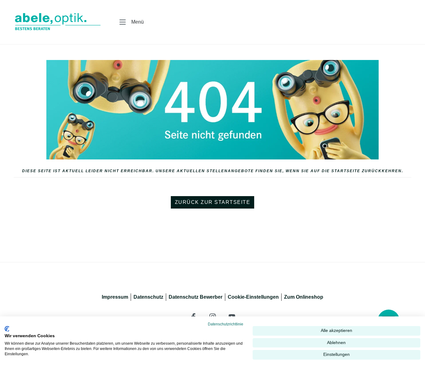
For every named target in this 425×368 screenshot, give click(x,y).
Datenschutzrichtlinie (225, 324)
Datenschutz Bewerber (195, 297)
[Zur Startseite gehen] (54, 22)
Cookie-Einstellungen (253, 297)
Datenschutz (148, 297)
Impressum (115, 297)
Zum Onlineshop (303, 297)
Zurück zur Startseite (212, 202)
